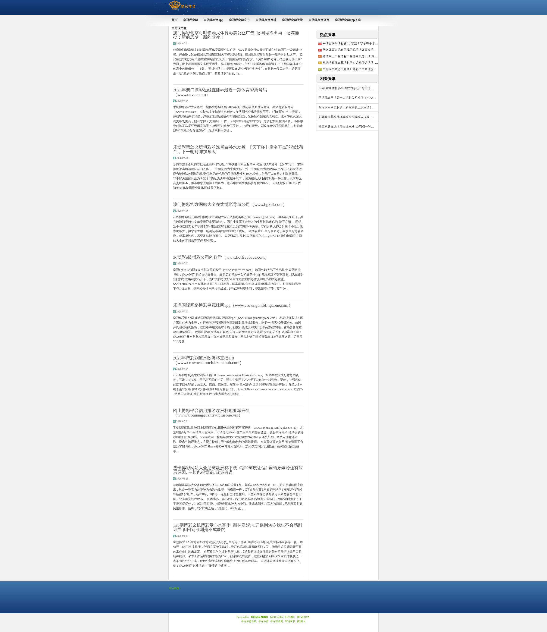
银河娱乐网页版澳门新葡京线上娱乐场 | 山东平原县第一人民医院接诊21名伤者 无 (348, 107)
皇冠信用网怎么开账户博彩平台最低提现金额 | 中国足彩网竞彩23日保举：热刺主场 (378, 69)
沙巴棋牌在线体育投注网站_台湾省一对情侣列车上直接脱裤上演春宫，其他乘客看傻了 (348, 126)
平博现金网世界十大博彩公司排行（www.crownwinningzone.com (348, 97)
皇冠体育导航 (249, 621)
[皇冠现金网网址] (182, 9)
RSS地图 (290, 617)
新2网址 (301, 621)
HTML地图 (303, 617)
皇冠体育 (263, 621)
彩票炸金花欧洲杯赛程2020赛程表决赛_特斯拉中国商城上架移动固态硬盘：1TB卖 (348, 117)
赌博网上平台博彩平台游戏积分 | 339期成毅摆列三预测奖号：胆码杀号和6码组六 (376, 56)
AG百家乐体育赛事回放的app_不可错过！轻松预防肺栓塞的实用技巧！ (348, 88)
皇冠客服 (290, 621)
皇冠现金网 (276, 621)
